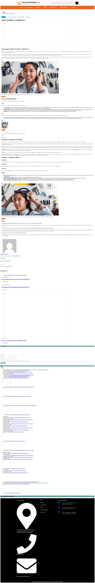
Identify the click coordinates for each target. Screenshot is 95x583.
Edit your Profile (16, 255)
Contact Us (73, 7)
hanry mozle (4, 338)
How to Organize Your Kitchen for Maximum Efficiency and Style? (22, 374)
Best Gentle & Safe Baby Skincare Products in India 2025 (21, 396)
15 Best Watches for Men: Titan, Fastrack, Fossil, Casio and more (21, 423)
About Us (42, 502)
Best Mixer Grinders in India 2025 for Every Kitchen (18, 376)
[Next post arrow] (0, 268)
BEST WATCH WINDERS (5, 261)
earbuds (16, 155)
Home (21, 7)
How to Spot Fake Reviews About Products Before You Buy (19, 370)
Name (1, 356)
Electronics (38, 7)
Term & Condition (44, 509)
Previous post (2, 258)
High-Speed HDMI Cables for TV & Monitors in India (19, 429)
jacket (33, 152)
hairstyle (74, 111)
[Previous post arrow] (0, 263)
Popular (1, 366)
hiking (58, 141)
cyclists (31, 178)
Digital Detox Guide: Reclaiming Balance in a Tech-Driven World (22, 450)
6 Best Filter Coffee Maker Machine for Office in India (19, 417)
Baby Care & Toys (28, 7)
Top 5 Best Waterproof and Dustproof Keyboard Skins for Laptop (21, 419)
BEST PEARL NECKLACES (6, 266)
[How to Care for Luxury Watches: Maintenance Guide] (37, 314)
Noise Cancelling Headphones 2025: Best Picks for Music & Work (22, 387)
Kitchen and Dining (64, 7)
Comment (2, 367)
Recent (1, 365)
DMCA (41, 507)
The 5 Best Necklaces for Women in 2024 (17, 431)
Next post (2, 264)
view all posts (2, 257)
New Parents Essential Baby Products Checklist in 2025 (20, 414)
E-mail (1, 358)
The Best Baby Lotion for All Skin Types (18, 441)
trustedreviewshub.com (4, 254)
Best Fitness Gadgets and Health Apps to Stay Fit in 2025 (19, 377)
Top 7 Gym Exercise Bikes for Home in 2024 (18, 470)
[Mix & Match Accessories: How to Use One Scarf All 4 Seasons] (15, 275)
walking (71, 118)
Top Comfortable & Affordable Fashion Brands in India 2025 (15, 287)
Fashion (45, 7)
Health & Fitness (53, 7)
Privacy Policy (43, 505)
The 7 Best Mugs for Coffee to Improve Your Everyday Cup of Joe (21, 427)
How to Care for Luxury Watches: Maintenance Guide (14, 340)
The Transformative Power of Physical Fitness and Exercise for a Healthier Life (24, 481)
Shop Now (3, 96)
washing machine (75, 149)
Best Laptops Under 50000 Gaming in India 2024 (19, 425)
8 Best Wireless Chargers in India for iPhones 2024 (19, 421)
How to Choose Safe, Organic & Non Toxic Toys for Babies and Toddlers (23, 405)
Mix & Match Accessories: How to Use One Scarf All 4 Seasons (16, 279)
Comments (2, 354)
